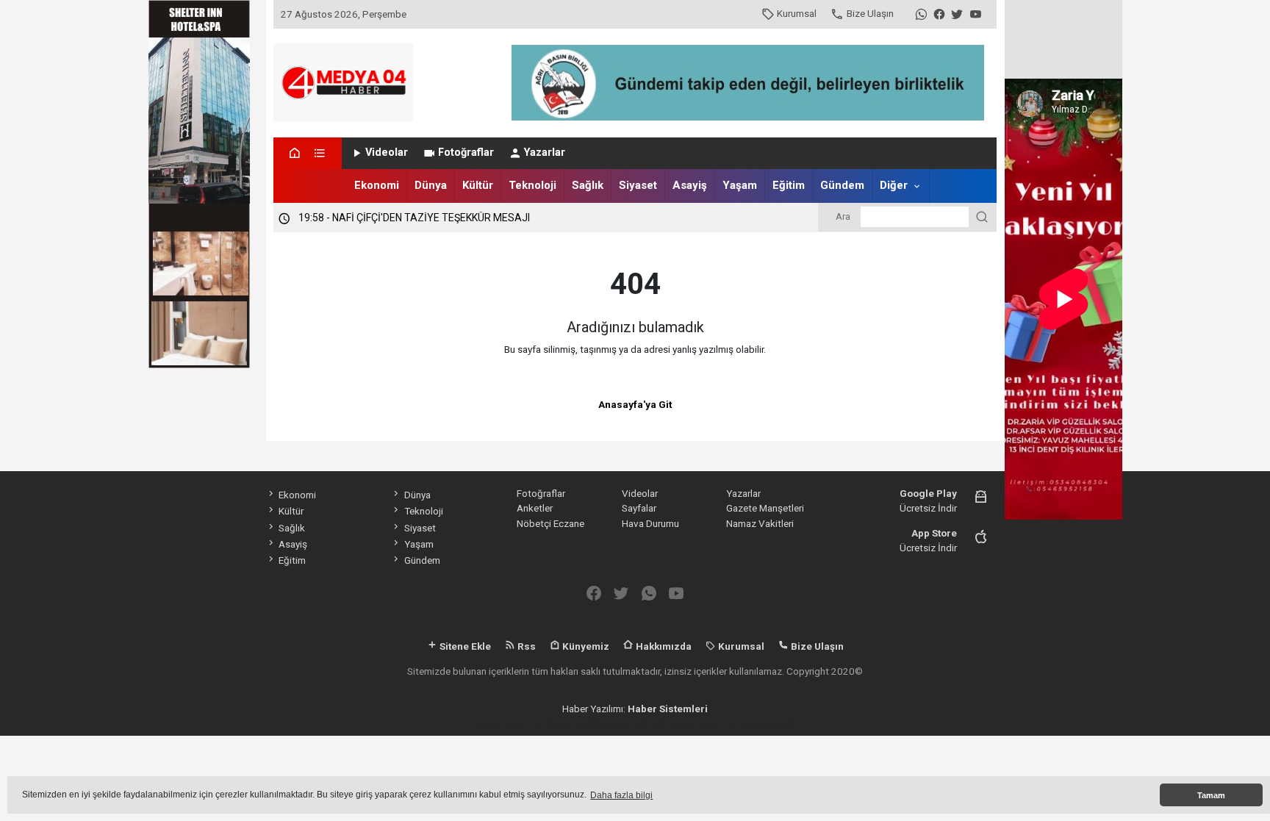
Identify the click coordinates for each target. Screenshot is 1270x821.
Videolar (386, 152)
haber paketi (574, 723)
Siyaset (638, 185)
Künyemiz (584, 646)
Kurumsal (797, 13)
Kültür (477, 185)
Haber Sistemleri (668, 708)
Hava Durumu (650, 523)
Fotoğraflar (466, 152)
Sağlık (587, 185)
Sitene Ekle (464, 646)
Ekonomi (376, 185)
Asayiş (689, 185)
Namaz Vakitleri (760, 523)
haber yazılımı (509, 723)
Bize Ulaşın (870, 13)
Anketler (535, 508)
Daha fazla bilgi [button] (621, 795)
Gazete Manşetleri (765, 508)
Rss (525, 646)
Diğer (894, 185)
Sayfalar (639, 508)
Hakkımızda (663, 646)
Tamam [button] (1211, 795)
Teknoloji (532, 185)
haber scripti (636, 723)
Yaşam (739, 185)
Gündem (842, 185)
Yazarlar (544, 152)
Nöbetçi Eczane (550, 523)
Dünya (431, 185)
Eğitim (788, 185)
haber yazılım (702, 723)
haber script (765, 723)
